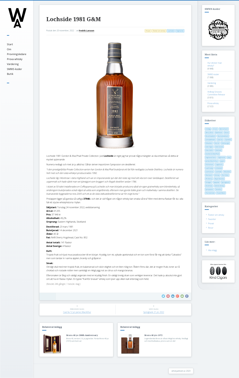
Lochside (218, 172)
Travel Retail (221, 193)
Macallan (227, 172)
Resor (210, 227)
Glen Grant (219, 147)
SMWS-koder (14, 69)
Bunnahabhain (223, 136)
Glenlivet (218, 150)
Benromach (224, 129)
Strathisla (209, 186)
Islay (229, 157)
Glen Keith (209, 150)
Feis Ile (217, 143)
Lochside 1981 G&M (73, 19)
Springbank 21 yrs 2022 (153, 312)
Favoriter (212, 219)
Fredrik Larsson (86, 30)
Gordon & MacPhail (212, 154)
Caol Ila (220, 139)
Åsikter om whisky (216, 215)
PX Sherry (209, 179)
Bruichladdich (210, 136)
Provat (211, 223)
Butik (10, 74)
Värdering (13, 64)
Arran (215, 129)
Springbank (225, 182)
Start (10, 44)
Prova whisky (14, 59)
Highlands (221, 157)
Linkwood (218, 168)
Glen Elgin (209, 147)
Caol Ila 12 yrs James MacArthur (77, 312)
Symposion (209, 189)
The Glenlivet (210, 193)
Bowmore (218, 132)
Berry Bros (209, 132)
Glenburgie (225, 143)
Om (9, 49)
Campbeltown (210, 139)
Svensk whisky (219, 186)
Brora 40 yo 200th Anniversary (82, 335)
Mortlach (209, 175)
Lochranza (209, 172)
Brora (226, 132)
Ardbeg (208, 129)
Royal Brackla (219, 179)
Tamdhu (218, 189)
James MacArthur (212, 161)
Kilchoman (209, 164)
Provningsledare (16, 54)
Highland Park (211, 157)
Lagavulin (219, 164)
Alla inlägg (212, 250)
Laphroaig (209, 168)
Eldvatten (209, 143)
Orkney (217, 175)
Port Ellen (225, 175)
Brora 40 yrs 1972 (153, 335)
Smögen (208, 182)
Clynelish (228, 139)
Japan (222, 161)
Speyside (216, 182)
